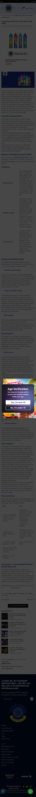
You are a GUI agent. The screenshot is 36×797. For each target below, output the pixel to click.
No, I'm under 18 (18, 408)
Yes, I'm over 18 (18, 402)
